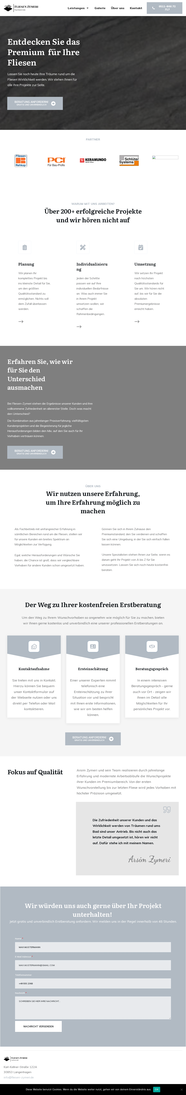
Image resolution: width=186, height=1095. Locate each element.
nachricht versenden (38, 1026)
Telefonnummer (23, 975)
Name (18, 938)
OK (156, 1089)
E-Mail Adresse (23, 956)
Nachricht (20, 993)
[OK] (181, 1089)
